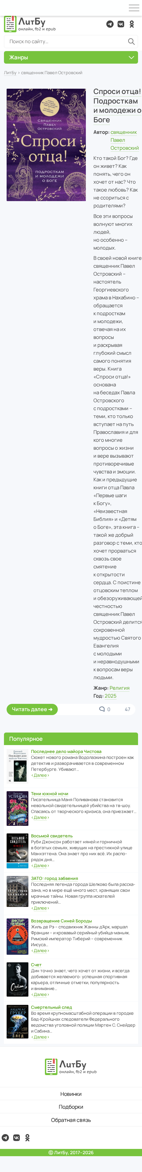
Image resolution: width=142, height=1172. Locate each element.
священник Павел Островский (125, 140)
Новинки (71, 1093)
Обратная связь (71, 1120)
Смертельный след (51, 1007)
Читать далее (29, 709)
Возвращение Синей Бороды (61, 921)
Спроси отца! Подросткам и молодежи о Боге (117, 105)
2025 (111, 695)
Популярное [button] (26, 738)
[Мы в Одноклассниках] (131, 24)
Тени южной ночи (49, 793)
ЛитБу (10, 72)
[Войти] (8, 8)
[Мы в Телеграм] (110, 24)
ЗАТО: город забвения (54, 878)
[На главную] (30, 24)
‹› (40, 775)
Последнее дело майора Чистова (66, 751)
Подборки (71, 1106)
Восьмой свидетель (52, 836)
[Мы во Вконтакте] (121, 24)
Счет (36, 965)
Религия (119, 687)
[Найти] (131, 41)
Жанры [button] (18, 57)
